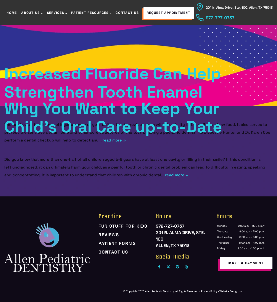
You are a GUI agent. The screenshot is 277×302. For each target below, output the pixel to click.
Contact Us (127, 13)
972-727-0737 (220, 18)
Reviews (108, 235)
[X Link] (168, 266)
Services (55, 13)
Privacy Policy (209, 291)
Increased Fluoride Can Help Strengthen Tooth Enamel (112, 82)
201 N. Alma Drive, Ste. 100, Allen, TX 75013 (239, 7)
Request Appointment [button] (168, 13)
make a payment (246, 263)
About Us (30, 13)
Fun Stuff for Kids (122, 226)
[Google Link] (177, 266)
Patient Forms (117, 243)
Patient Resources (90, 13)
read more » (114, 140)
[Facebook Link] (159, 266)
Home (11, 13)
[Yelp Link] (186, 266)
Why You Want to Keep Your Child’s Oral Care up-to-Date (113, 117)
